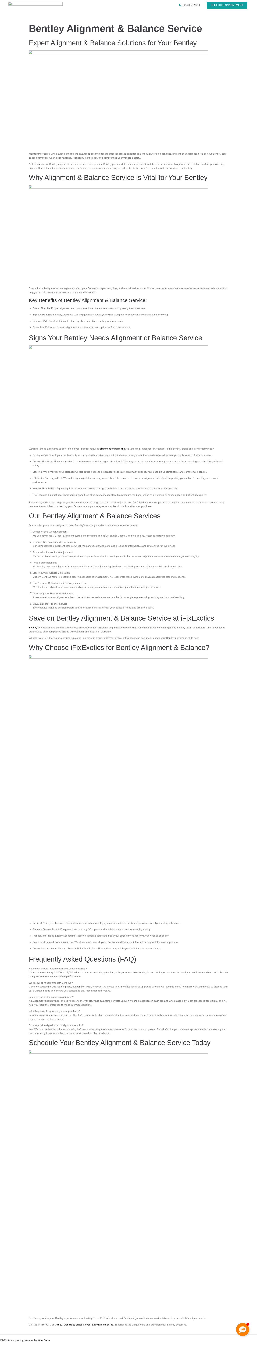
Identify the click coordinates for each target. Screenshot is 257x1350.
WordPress (44, 1340)
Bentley (33, 627)
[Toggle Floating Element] (242, 1329)
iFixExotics (38, 164)
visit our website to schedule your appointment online (84, 1324)
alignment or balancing (112, 448)
